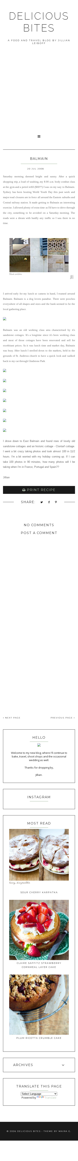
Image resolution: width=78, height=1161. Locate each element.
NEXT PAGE (12, 717)
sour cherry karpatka (39, 892)
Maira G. (65, 1131)
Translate (50, 1097)
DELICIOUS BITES (39, 22)
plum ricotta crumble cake (39, 1038)
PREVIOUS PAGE (62, 717)
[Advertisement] (39, 90)
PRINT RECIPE (41, 490)
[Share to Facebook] (49, 502)
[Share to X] (41, 502)
